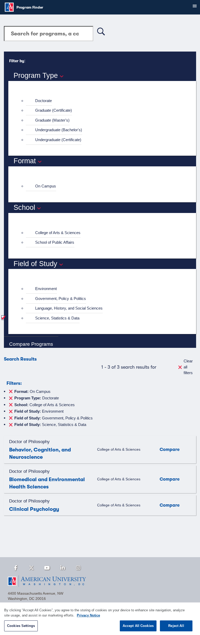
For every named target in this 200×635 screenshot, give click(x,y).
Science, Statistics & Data (57, 318)
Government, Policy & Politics (60, 298)
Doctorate (43, 100)
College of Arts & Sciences (57, 232)
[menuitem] (104, 101)
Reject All (176, 626)
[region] (100, 618)
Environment (46, 288)
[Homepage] (100, 581)
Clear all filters (188, 367)
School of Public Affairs (54, 242)
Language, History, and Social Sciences (69, 308)
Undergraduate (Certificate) (58, 139)
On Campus (45, 186)
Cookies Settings (21, 626)
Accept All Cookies (138, 626)
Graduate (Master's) (52, 120)
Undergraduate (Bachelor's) (58, 130)
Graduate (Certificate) (53, 110)
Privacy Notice (88, 615)
